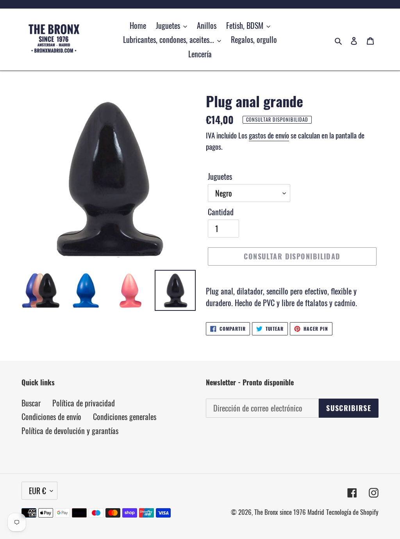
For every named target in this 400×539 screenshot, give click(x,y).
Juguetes (220, 176)
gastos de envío (269, 134)
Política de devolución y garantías (69, 430)
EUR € (37, 490)
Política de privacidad (83, 403)
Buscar (31, 403)
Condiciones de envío (51, 416)
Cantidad (221, 212)
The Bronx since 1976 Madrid (289, 512)
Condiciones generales (124, 416)
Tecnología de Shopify (352, 512)
